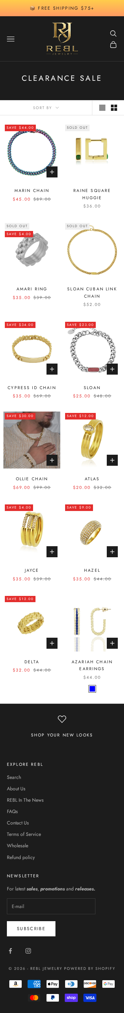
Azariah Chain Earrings (92, 665)
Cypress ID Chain (32, 388)
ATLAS (92, 479)
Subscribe (31, 928)
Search (14, 777)
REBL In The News (25, 800)
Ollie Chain (32, 479)
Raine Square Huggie (92, 194)
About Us (16, 788)
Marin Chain (32, 190)
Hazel (92, 570)
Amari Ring (32, 289)
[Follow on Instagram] (28, 950)
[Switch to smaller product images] (114, 107)
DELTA (31, 662)
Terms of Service (24, 834)
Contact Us (18, 822)
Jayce (32, 570)
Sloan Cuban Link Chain (92, 292)
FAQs (12, 811)
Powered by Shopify (89, 968)
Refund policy (21, 857)
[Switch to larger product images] (102, 107)
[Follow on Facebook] (10, 950)
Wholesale (17, 845)
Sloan (92, 388)
